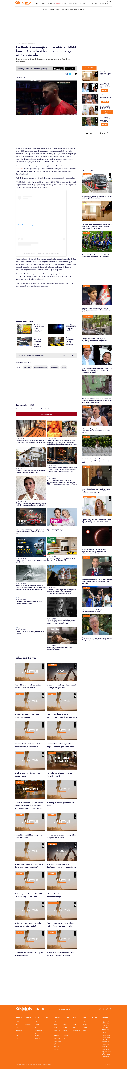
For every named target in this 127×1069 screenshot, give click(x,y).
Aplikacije (85, 1024)
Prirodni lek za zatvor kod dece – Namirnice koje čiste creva (29, 745)
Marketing (24, 1064)
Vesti (74, 1022)
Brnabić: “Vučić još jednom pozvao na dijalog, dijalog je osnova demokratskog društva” (96, 310)
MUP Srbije (27, 367)
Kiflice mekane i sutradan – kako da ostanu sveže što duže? (61, 954)
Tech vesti (85, 1022)
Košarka (37, 1024)
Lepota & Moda (58, 1033)
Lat (107, 1)
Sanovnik (56, 1049)
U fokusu (43, 3)
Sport (66, 3)
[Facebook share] (66, 74)
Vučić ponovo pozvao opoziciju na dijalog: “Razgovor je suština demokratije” (97, 639)
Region (76, 9)
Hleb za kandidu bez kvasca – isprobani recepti (60, 895)
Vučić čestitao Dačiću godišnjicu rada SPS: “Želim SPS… (105, 85)
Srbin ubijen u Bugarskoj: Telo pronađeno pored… (71, 327)
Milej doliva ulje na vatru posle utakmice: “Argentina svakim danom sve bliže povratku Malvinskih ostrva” (96, 491)
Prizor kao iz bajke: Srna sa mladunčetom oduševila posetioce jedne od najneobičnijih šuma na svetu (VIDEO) (97, 400)
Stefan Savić (54, 367)
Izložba (65, 1024)
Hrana (20, 694)
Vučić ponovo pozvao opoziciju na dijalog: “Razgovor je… (105, 119)
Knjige (65, 1027)
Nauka (84, 1030)
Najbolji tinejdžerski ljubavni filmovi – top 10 (59, 774)
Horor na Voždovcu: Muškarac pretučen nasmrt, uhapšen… (37, 342)
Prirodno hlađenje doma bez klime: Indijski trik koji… (105, 107)
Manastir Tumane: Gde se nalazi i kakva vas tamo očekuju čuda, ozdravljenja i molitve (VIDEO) (29, 805)
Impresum (18, 1064)
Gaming (85, 1027)
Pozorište (66, 1033)
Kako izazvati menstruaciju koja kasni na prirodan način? (29, 924)
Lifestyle (82, 3)
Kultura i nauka (73, 3)
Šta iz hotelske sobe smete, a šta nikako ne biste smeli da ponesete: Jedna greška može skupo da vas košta (97, 226)
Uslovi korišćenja (37, 1064)
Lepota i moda (53, 903)
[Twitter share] (70, 74)
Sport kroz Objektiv (39, 1033)
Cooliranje (27, 1024)
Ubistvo (64, 367)
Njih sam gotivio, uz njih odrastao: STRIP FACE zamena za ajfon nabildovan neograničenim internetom (106, 1041)
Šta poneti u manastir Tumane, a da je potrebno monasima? (29, 866)
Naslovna (18, 43)
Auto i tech (89, 3)
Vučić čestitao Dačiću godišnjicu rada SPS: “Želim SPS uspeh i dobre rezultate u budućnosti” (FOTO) (97, 370)
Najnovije (37, 3)
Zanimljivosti (76, 1030)
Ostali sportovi (38, 1030)
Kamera (52, 753)
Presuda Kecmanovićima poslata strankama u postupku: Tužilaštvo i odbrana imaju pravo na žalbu (94, 340)
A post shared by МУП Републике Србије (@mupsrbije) (41, 253)
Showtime (105, 101)
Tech (84, 1017)
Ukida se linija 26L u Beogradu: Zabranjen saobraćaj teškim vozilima (97, 197)
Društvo (51, 9)
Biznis (58, 9)
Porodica (56, 1046)
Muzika (65, 1030)
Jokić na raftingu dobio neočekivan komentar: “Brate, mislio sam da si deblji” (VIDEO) (96, 430)
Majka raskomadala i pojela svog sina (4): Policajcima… (70, 341)
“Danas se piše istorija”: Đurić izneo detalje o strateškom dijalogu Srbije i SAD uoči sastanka (97, 581)
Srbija (82, 9)
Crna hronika (65, 9)
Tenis (36, 1027)
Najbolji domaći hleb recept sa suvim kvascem (28, 836)
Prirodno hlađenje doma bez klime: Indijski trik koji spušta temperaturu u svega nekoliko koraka (97, 521)
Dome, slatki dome (107, 112)
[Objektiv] (23, 3)
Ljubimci (56, 1044)
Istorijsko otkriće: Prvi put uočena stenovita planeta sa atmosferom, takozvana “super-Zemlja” (94, 551)
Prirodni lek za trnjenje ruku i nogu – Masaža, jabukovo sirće (60, 745)
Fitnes (55, 1027)
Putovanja (56, 1035)
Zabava (28, 1017)
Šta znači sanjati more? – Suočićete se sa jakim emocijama (61, 866)
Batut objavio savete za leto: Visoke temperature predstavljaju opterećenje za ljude (97, 460)
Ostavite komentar (46, 414)
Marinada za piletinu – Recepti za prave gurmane (30, 954)
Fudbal (87, 232)
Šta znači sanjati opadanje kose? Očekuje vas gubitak (61, 686)
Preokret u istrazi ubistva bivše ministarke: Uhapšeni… (39, 328)
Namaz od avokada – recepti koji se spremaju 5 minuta (61, 836)
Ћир (110, 1)
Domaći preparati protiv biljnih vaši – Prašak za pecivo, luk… (60, 924)
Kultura (66, 1017)
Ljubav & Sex (57, 1030)
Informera (19, 168)
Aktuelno (66, 1035)
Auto (75, 1017)
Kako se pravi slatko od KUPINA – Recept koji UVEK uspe (29, 895)
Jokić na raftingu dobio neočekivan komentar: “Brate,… (106, 96)
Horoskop (102, 3)
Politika (45, 9)
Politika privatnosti (46, 1064)
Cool (96, 3)
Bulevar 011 (51, 3)
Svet (71, 9)
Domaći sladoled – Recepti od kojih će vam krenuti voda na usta (62, 716)
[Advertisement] (63, 26)
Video (46, 1017)
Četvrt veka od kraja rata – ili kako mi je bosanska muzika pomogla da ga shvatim (106, 1053)
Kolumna (105, 1017)
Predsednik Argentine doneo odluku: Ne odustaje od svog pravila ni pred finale (96, 255)
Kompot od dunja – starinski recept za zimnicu (27, 716)
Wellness (56, 1022)
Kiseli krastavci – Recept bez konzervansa (27, 774)
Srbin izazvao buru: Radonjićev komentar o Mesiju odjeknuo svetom (96, 610)
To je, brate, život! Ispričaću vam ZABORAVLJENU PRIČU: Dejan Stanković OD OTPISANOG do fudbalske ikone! (106, 1027)
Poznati (27, 1022)
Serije (65, 1038)
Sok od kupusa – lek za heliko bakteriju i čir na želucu (28, 686)
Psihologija (57, 1038)
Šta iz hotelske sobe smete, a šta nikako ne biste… (105, 73)
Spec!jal (37, 1035)
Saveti (74, 1024)
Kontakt (30, 1064)
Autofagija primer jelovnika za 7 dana (61, 804)
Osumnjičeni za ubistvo (40, 367)
